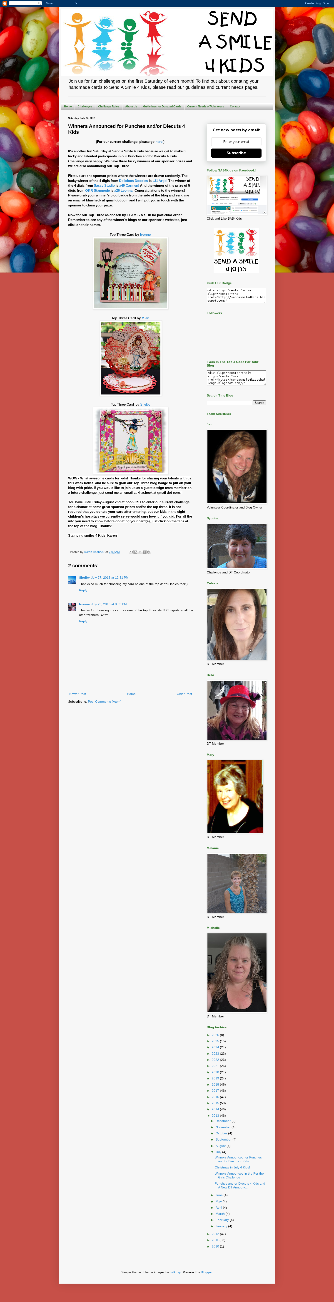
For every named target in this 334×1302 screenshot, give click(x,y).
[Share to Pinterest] (148, 552)
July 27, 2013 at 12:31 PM (110, 577)
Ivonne (146, 234)
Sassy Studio (104, 185)
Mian (146, 318)
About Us (131, 106)
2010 (216, 1246)
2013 (216, 1115)
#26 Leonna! (123, 190)
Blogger (206, 1272)
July (219, 1152)
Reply (83, 590)
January (222, 1226)
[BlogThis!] (135, 552)
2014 (216, 1109)
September (224, 1139)
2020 (216, 1072)
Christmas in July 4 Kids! (232, 1167)
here (158, 142)
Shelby (145, 404)
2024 (216, 1047)
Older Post (184, 694)
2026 (216, 1035)
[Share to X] (140, 552)
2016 (216, 1097)
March (221, 1213)
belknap (175, 1272)
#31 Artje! (159, 181)
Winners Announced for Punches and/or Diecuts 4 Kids (238, 1159)
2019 (216, 1078)
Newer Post (77, 694)
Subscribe (236, 153)
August (221, 1146)
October (222, 1133)
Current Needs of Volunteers (205, 106)
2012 (216, 1234)
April (219, 1207)
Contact (235, 106)
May (219, 1201)
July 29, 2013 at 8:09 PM (109, 604)
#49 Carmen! (129, 185)
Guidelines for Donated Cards (162, 106)
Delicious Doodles (133, 181)
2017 (216, 1090)
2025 (216, 1041)
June (220, 1195)
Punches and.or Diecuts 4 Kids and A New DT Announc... (240, 1185)
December (224, 1121)
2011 (215, 1240)
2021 (216, 1066)
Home (68, 106)
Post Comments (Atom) (105, 701)
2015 (216, 1103)
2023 (216, 1053)
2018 (216, 1084)
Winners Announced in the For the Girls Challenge (239, 1175)
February (223, 1220)
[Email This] (131, 552)
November (224, 1127)
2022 (216, 1059)
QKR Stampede (97, 190)
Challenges (85, 106)
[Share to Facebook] (144, 552)
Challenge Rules (108, 106)
